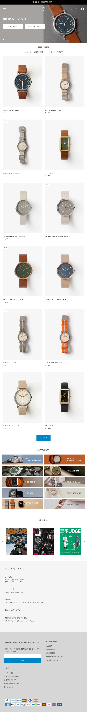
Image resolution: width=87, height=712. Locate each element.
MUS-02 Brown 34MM (11, 110)
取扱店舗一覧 (50, 649)
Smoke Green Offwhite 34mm (56, 237)
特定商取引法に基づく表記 (55, 656)
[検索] (77, 8)
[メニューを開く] (4, 9)
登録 (22, 660)
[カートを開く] (82, 8)
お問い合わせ (8, 687)
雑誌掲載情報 (50, 653)
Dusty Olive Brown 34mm (13, 300)
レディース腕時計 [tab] (33, 52)
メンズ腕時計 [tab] (55, 52)
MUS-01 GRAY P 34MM (11, 173)
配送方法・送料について (12, 683)
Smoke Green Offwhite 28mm (14, 237)
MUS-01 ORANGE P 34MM (54, 363)
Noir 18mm (49, 426)
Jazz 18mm (49, 173)
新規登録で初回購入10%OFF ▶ (43, 2)
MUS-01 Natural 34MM (11, 426)
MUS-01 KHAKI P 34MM (11, 363)
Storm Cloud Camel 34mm (55, 300)
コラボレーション (52, 660)
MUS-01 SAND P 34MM (53, 110)
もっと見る (9, 29)
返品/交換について (10, 680)
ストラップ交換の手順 (11, 676)
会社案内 (49, 646)
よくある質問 (8, 673)
